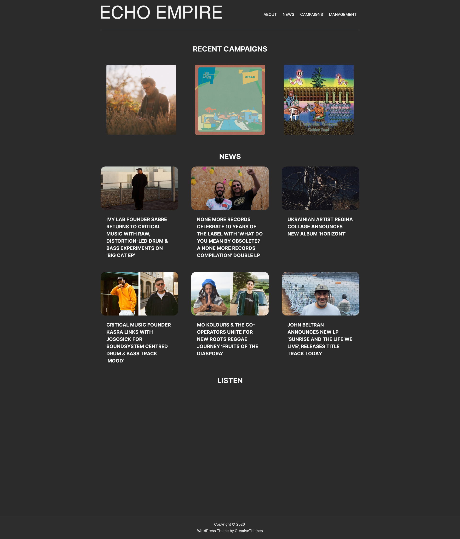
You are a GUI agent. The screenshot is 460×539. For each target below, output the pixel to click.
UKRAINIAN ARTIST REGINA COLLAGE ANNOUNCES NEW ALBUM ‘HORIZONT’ (320, 227)
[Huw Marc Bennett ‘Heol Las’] (230, 99)
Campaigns (311, 14)
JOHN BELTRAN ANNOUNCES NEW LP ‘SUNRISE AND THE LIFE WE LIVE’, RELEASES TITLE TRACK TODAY (320, 339)
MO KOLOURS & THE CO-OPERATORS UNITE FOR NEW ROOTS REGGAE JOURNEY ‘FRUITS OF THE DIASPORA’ (227, 339)
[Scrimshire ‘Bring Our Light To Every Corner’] (141, 99)
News (288, 14)
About (270, 14)
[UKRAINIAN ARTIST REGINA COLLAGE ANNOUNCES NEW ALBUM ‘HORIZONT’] (320, 188)
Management (342, 14)
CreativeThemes (249, 530)
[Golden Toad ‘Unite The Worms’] (318, 99)
